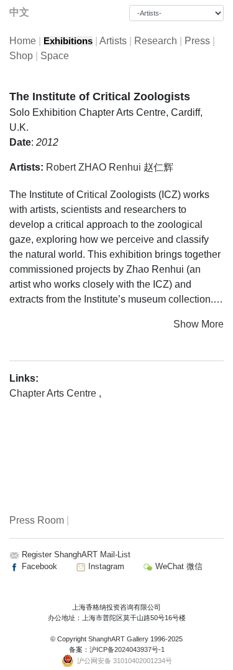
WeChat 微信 (178, 566)
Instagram (105, 566)
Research (155, 40)
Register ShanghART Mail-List (76, 554)
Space (54, 55)
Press (197, 40)
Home (22, 40)
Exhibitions (68, 41)
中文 (19, 12)
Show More (198, 324)
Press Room (36, 520)
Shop (21, 55)
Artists (113, 40)
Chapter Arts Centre (54, 393)
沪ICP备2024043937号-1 (127, 649)
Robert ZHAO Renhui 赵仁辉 (109, 167)
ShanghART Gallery (118, 639)
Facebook (38, 566)
